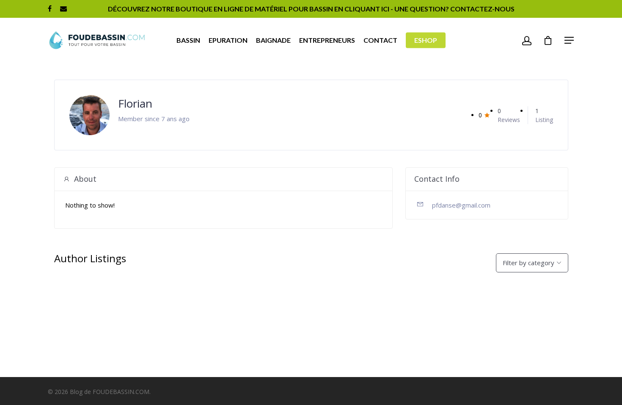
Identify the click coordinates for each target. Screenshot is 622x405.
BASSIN (188, 40)
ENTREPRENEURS (327, 40)
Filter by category (528, 262)
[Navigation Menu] (569, 40)
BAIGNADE (273, 40)
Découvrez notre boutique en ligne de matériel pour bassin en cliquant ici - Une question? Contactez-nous (311, 9)
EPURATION (228, 40)
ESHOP (425, 40)
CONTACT (380, 40)
